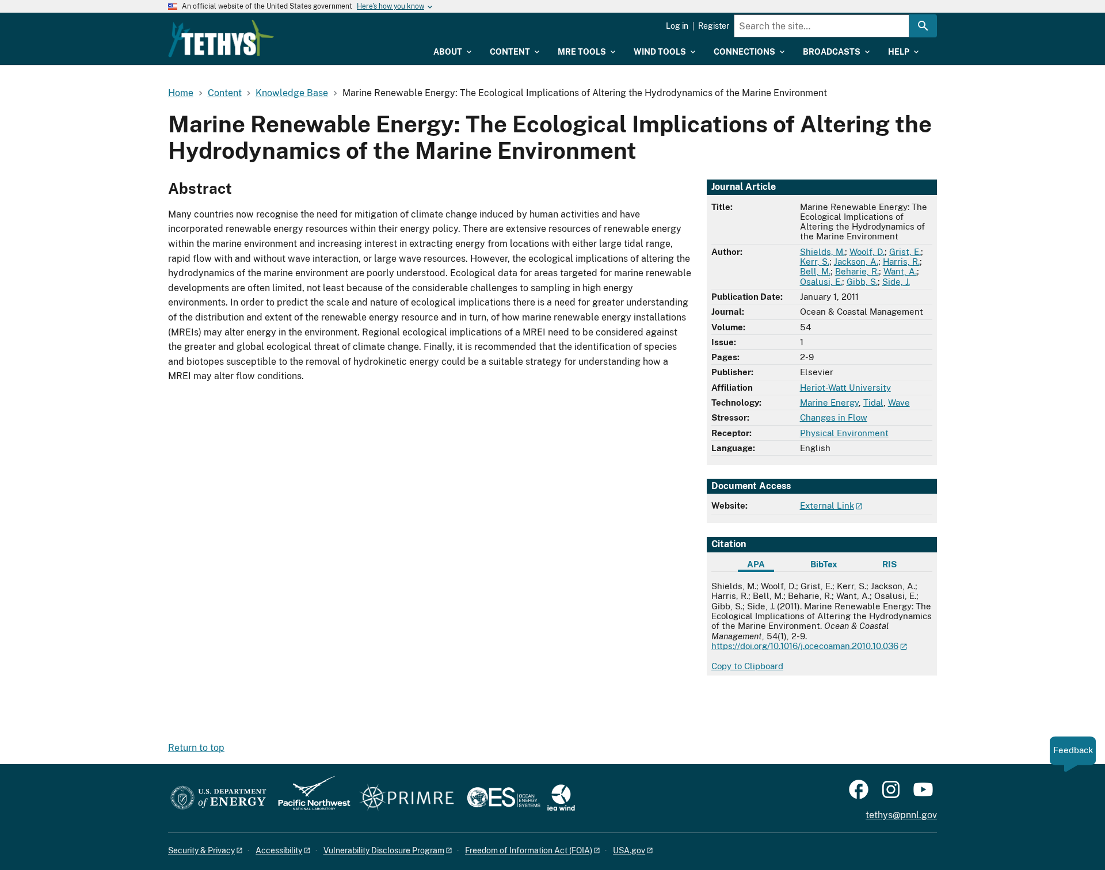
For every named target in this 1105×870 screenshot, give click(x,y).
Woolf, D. (867, 252)
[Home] (221, 38)
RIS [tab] (889, 564)
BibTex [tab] (823, 564)
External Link (827, 505)
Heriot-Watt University (845, 387)
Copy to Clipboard (747, 666)
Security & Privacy (201, 850)
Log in (677, 26)
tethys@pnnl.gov (901, 815)
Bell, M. (815, 271)
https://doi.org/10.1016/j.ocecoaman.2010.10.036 (804, 646)
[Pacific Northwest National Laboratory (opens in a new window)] (309, 798)
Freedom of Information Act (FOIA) (528, 850)
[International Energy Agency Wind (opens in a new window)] (561, 798)
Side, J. (896, 282)
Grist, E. (905, 252)
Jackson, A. (856, 261)
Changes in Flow (833, 417)
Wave (899, 402)
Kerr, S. (814, 261)
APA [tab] (756, 564)
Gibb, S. (862, 282)
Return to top (196, 747)
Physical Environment (844, 433)
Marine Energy (829, 402)
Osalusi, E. (821, 282)
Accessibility (279, 850)
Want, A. (900, 271)
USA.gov (629, 850)
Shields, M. (822, 252)
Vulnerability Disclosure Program (383, 850)
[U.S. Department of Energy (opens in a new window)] (218, 798)
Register (713, 26)
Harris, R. (901, 261)
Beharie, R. (857, 271)
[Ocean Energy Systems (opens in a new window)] (504, 798)
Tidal (873, 402)
